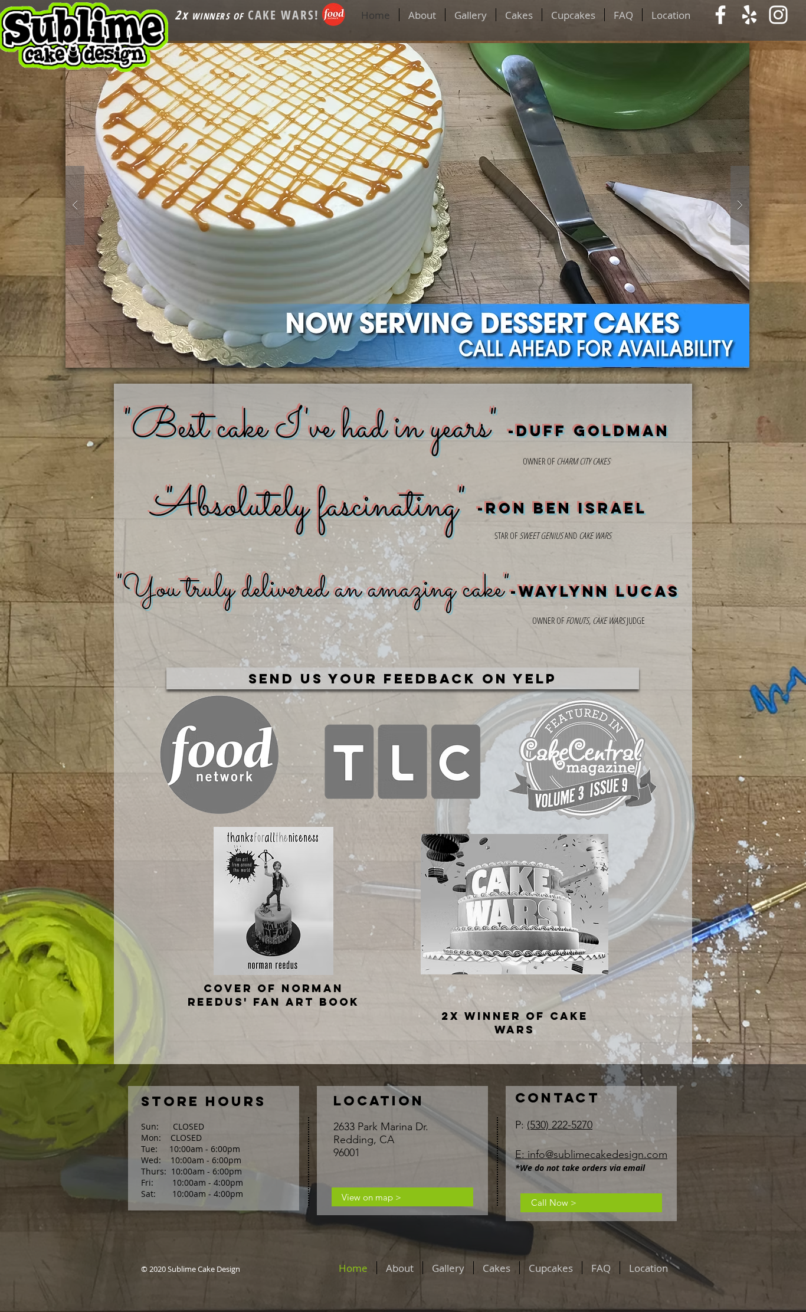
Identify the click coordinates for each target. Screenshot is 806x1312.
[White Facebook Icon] (720, 14)
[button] (407, 205)
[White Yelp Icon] (749, 14)
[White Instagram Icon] (778, 14)
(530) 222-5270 (559, 1124)
